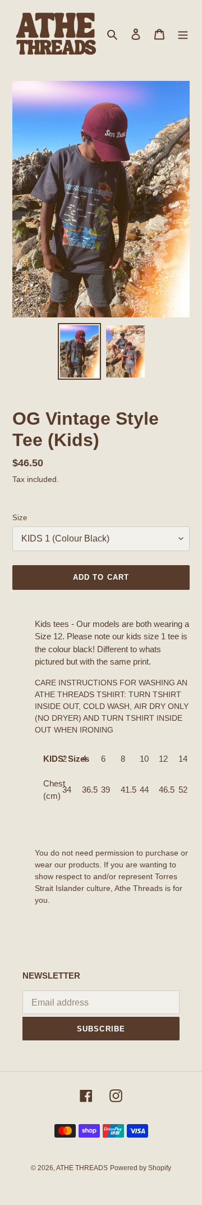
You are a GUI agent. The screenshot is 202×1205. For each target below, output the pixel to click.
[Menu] (183, 34)
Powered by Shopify (140, 1168)
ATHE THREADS (82, 1168)
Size (19, 517)
